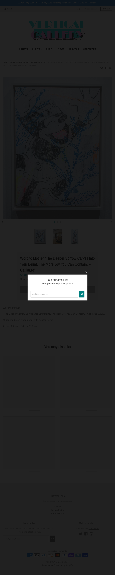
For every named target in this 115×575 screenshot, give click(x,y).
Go (82, 294)
